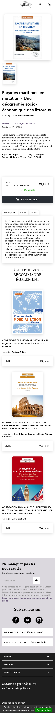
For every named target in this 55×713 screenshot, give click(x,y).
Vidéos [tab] (33, 212)
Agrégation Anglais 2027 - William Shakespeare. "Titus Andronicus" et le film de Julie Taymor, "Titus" (26, 425)
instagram (39, 620)
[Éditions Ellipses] (26, 4)
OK (36, 580)
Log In (40, 4)
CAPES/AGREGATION (25, 123)
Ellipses (5, 123)
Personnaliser (44, 710)
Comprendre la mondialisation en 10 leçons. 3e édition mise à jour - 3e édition (25, 343)
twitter (27, 620)
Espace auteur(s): (25, 642)
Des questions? (23, 632)
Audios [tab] (23, 212)
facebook (15, 620)
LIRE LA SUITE (33, 149)
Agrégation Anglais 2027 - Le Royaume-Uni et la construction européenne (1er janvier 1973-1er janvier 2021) (27, 510)
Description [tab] (10, 212)
